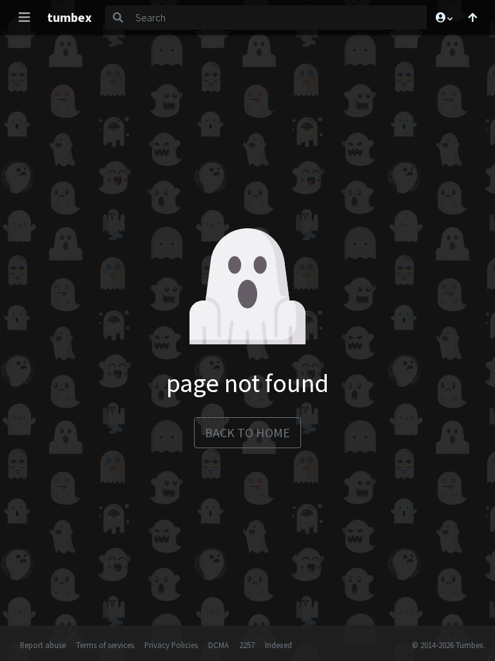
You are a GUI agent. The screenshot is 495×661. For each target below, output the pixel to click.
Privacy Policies (171, 645)
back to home (247, 432)
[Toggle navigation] (24, 17)
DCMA (218, 645)
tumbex (69, 17)
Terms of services (105, 645)
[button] (443, 17)
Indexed (278, 645)
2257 (247, 645)
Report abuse (43, 645)
